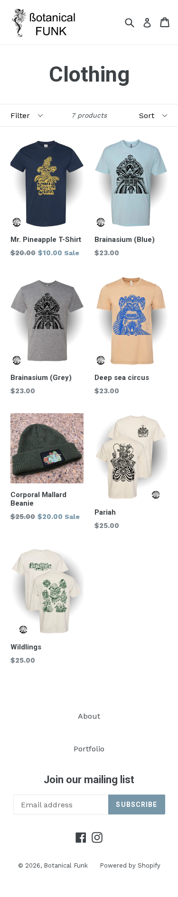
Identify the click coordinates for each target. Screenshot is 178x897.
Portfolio (89, 748)
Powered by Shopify (130, 865)
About (89, 716)
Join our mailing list (89, 780)
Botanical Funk (66, 865)
